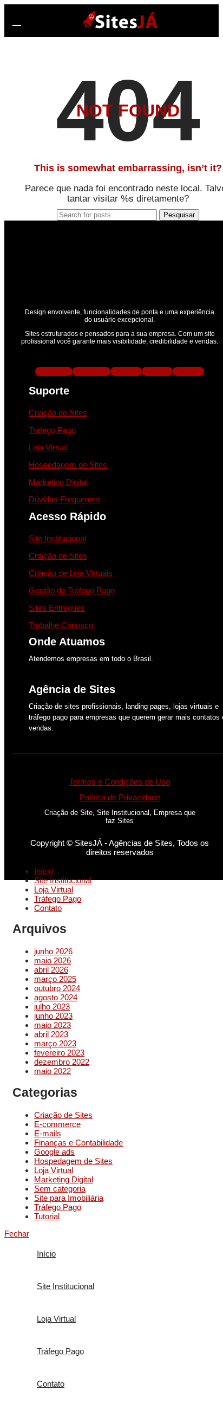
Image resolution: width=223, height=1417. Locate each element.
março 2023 (55, 1043)
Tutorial (47, 1216)
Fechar (16, 1233)
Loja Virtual (48, 447)
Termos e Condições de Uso (119, 781)
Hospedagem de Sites (68, 464)
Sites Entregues (57, 607)
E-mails (47, 1133)
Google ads (54, 1151)
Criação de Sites (58, 412)
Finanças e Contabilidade (78, 1142)
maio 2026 (52, 960)
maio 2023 (52, 1025)
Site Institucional (57, 538)
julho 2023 (52, 1006)
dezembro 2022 (61, 1061)
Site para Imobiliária (68, 1197)
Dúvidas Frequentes (64, 499)
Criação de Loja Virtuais (71, 573)
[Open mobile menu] (17, 20)
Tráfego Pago (52, 430)
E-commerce (57, 1124)
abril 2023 (51, 1034)
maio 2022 (52, 1071)
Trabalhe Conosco (61, 625)
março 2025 (55, 979)
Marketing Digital (58, 482)
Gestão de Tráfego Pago (72, 590)
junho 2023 (53, 1015)
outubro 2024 (57, 988)
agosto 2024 (55, 997)
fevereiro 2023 (59, 1052)
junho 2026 (53, 951)
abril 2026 (51, 969)
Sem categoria (60, 1188)
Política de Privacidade (120, 797)
